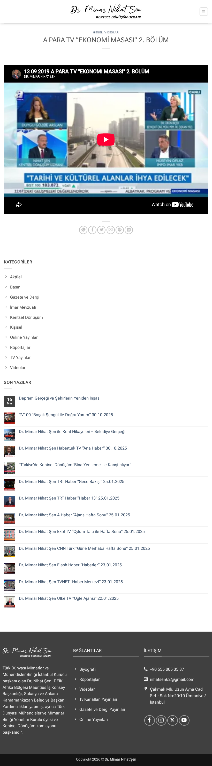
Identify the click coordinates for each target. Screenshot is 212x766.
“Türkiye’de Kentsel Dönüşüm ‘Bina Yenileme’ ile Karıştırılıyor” (75, 465)
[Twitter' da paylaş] (101, 230)
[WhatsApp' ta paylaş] (83, 230)
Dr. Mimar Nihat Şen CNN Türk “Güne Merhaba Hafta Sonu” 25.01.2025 (84, 548)
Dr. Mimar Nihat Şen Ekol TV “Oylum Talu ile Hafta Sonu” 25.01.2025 (82, 531)
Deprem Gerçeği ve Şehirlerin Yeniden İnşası (60, 398)
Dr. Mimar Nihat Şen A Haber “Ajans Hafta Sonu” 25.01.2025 (74, 515)
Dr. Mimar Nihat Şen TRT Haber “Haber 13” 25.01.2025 (69, 498)
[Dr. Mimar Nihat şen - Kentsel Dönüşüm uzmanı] (106, 11)
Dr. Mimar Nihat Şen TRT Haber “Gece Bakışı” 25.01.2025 (71, 481)
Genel (98, 32)
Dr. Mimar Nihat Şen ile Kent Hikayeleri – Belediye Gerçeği (72, 431)
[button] (204, 12)
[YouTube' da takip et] (184, 720)
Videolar (111, 32)
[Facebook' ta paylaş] (92, 230)
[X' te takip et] (172, 720)
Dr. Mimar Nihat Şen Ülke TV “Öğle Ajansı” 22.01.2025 (69, 598)
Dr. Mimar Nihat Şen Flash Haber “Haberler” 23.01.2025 (70, 565)
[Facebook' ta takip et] (149, 720)
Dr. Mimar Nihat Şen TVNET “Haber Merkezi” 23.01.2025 (71, 582)
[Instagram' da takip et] (161, 720)
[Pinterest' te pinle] (120, 230)
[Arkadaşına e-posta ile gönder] (111, 230)
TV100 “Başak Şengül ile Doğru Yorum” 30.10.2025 (66, 415)
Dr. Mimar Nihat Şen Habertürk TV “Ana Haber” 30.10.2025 (73, 448)
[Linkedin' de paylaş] (129, 230)
